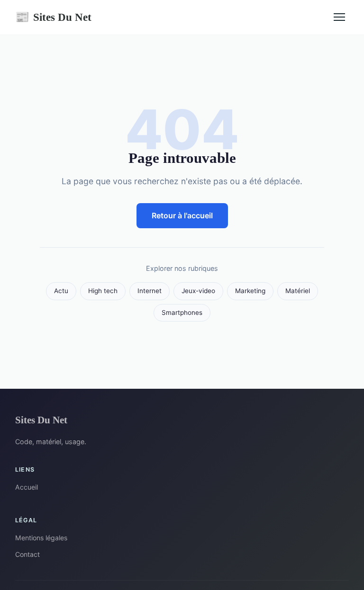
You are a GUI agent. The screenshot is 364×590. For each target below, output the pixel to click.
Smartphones (182, 312)
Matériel (297, 291)
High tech (103, 291)
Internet (149, 291)
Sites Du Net (53, 17)
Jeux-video (198, 291)
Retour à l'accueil (182, 215)
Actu (61, 291)
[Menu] (339, 17)
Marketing (250, 291)
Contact (27, 554)
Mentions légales (41, 538)
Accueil (26, 487)
